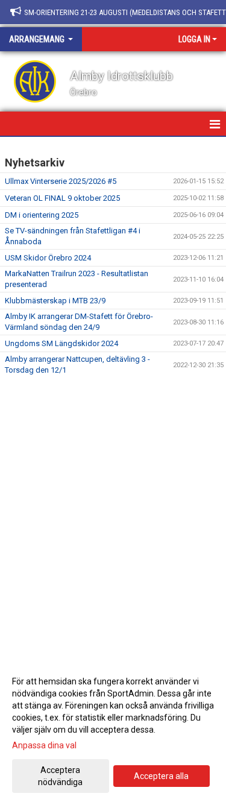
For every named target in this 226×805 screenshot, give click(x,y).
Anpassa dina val (44, 745)
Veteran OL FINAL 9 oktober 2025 (62, 198)
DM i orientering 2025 (41, 214)
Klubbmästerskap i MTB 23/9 (55, 300)
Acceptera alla (161, 776)
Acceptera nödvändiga (60, 776)
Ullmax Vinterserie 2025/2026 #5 (60, 181)
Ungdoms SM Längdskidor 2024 (61, 343)
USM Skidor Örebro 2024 (48, 257)
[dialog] (113, 731)
